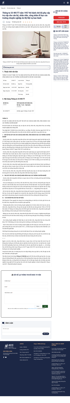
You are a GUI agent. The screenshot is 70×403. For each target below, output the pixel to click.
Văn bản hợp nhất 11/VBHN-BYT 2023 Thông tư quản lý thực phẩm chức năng (61, 55)
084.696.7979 (61, 22)
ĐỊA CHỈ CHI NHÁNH (38, 351)
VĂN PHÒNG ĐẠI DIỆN (56, 352)
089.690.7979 (25, 360)
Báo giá (58, 26)
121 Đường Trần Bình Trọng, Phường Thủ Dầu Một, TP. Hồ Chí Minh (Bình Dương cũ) (59, 356)
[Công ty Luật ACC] (3, 3)
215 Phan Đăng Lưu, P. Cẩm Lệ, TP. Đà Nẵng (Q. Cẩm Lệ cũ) (58, 364)
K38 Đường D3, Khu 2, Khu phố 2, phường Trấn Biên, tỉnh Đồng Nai (58, 360)
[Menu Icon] (64, 2)
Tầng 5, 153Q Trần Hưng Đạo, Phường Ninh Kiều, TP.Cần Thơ (58, 368)
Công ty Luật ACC (25, 352)
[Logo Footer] (10, 346)
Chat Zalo (65, 26)
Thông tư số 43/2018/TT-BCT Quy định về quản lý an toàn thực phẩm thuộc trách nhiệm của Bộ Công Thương (61, 36)
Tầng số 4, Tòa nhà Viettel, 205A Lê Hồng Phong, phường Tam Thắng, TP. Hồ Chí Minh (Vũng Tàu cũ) (59, 377)
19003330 (61, 18)
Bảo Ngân (8, 22)
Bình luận (45, 333)
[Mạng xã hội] (3, 357)
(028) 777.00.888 (27, 355)
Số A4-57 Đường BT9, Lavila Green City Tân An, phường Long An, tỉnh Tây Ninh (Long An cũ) (58, 372)
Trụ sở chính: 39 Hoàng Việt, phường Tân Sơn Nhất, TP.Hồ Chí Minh (59, 349)
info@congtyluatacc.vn (26, 357)
